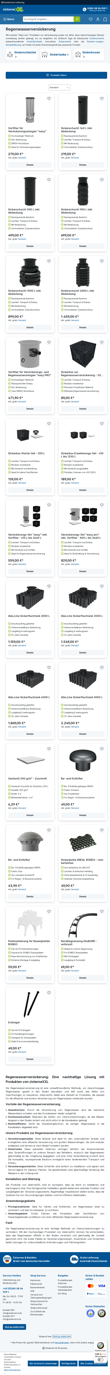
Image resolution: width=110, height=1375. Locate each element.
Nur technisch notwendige (43, 1363)
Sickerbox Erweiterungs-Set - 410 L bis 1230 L (82, 455)
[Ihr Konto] (98, 19)
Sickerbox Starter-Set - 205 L (26, 453)
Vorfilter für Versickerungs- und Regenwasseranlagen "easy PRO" (29, 374)
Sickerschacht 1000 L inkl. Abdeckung (24, 292)
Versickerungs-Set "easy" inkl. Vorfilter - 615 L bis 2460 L (27, 536)
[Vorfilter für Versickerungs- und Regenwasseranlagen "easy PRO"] (30, 354)
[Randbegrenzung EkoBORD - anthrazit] (83, 923)
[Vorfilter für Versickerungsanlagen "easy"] (30, 110)
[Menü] (105, 1342)
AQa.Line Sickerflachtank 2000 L (29, 615)
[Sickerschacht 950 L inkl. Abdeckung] (83, 191)
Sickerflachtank (34, 41)
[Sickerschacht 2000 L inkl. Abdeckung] (83, 272)
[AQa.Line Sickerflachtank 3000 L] (83, 597)
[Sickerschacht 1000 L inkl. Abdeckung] (30, 272)
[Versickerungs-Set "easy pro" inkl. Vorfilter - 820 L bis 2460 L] (83, 516)
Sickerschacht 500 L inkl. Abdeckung (24, 211)
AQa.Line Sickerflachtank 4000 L (29, 697)
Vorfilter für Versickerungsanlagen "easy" (27, 130)
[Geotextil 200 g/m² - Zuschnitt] (30, 760)
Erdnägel (14, 1022)
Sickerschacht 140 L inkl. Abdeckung (77, 130)
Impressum (35, 1280)
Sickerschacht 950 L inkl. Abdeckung (77, 211)
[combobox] (48, 19)
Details (30, 165)
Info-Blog (62, 1293)
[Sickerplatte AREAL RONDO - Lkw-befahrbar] (83, 841)
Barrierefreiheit (37, 1287)
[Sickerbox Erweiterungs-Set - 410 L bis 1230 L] (83, 435)
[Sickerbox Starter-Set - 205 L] (30, 435)
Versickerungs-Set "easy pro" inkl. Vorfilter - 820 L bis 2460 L (81, 536)
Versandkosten (62, 1342)
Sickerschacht (97, 38)
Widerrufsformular (38, 1308)
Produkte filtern (58, 75)
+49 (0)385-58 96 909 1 (13, 1290)
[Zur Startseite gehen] (13, 9)
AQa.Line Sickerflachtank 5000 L (82, 697)
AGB (32, 1291)
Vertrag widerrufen (14, 1327)
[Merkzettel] (90, 19)
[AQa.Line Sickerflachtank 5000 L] (83, 679)
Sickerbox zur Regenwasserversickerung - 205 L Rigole (83, 374)
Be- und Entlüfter (72, 778)
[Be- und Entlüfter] (83, 760)
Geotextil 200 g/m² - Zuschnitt (27, 778)
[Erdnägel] (30, 1004)
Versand (22, 157)
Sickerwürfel (65, 41)
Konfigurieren (69, 1363)
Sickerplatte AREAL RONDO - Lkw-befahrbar (82, 861)
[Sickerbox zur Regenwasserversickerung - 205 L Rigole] (83, 354)
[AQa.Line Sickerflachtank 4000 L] (30, 679)
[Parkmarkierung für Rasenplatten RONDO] (30, 923)
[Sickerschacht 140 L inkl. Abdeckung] (83, 110)
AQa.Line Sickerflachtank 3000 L (82, 615)
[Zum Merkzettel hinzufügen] (49, 98)
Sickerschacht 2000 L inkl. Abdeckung (78, 292)
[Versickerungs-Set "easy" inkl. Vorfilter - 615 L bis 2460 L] (30, 516)
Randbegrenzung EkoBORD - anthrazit (79, 943)
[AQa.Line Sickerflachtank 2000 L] (30, 597)
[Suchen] (77, 19)
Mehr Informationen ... (12, 1371)
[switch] (100, 1359)
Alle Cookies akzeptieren (93, 1363)
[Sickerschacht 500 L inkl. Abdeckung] (30, 191)
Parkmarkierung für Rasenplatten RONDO (29, 943)
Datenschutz (36, 1284)
